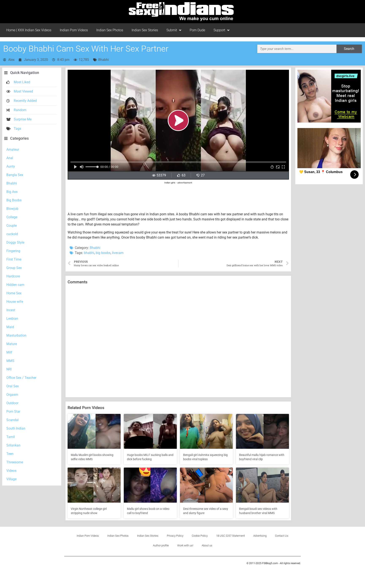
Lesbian (12, 319)
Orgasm (12, 395)
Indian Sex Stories (145, 30)
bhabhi (89, 253)
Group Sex (14, 268)
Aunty (10, 166)
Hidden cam (15, 285)
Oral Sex (12, 386)
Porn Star (13, 411)
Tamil (10, 437)
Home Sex (14, 293)
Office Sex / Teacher (21, 378)
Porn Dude (197, 30)
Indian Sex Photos (109, 30)
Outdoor (12, 403)
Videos (11, 471)
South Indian (15, 428)
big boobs (103, 253)
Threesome (14, 462)
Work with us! (185, 545)
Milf (9, 352)
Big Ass (12, 192)
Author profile (161, 545)
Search (349, 49)
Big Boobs (14, 200)
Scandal (12, 420)
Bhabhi (103, 60)
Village (11, 479)
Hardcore (13, 276)
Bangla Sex (14, 175)
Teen (10, 454)
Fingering (13, 251)
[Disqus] (178, 341)
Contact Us (281, 535)
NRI (9, 369)
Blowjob (12, 209)
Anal (9, 158)
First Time (13, 259)
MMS (10, 361)
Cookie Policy (200, 535)
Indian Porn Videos (74, 30)
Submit (171, 30)
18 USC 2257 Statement (230, 535)
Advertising (260, 535)
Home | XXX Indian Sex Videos (28, 30)
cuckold (12, 234)
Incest (10, 310)
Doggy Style (15, 242)
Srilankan (13, 445)
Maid (10, 327)
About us (207, 545)
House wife (14, 302)
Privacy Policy (175, 535)
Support (219, 30)
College (11, 217)
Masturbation (16, 335)
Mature (11, 344)
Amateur (12, 149)
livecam (118, 253)
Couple (11, 226)
